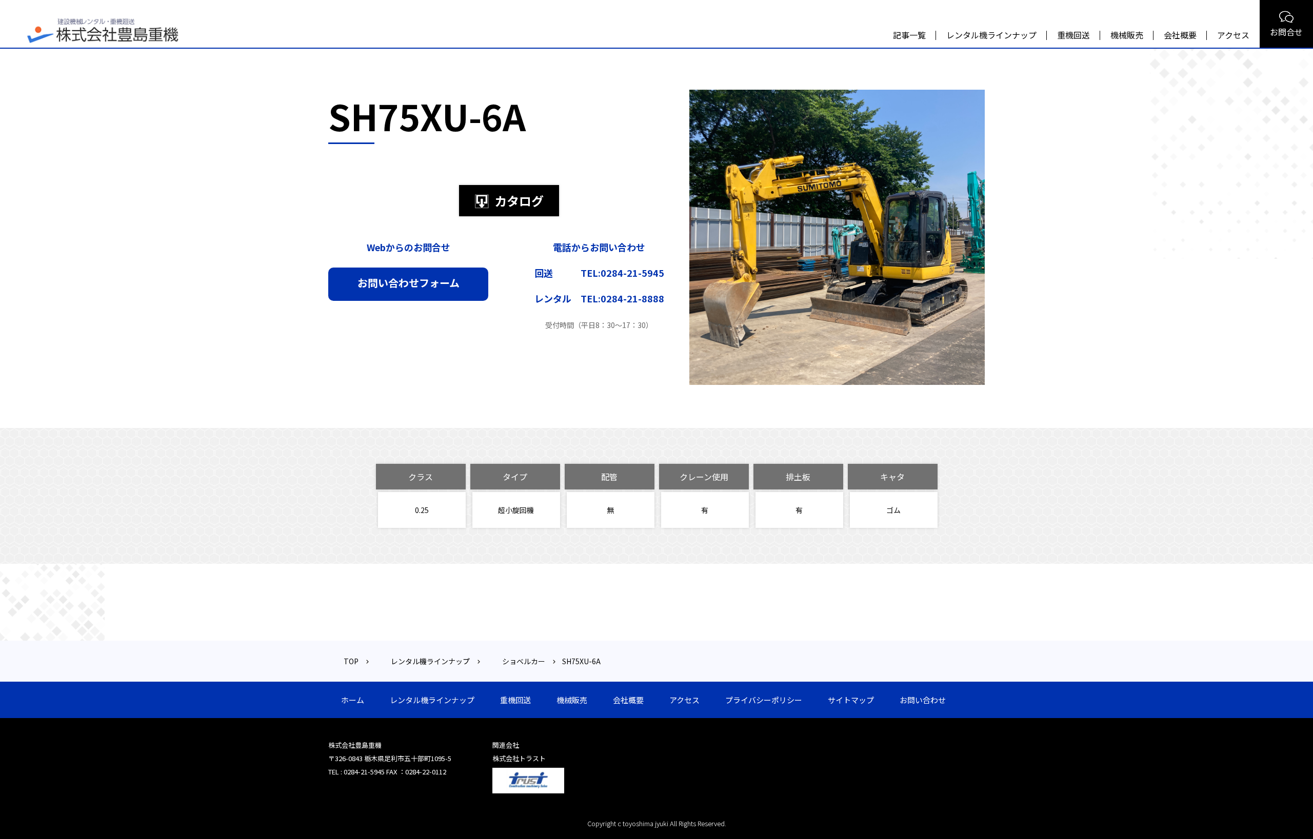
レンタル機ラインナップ (991, 35)
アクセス (1233, 35)
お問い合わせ (923, 699)
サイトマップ (851, 699)
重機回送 (1073, 35)
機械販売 (1126, 35)
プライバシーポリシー (763, 699)
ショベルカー (523, 661)
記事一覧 (909, 35)
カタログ (519, 201)
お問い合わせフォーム (408, 282)
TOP (351, 661)
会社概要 (1180, 35)
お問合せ (1286, 32)
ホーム (352, 699)
